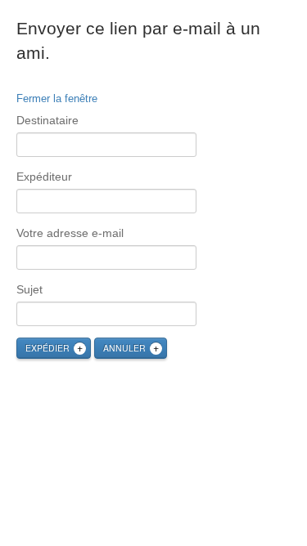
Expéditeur (44, 176)
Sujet (29, 289)
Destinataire (47, 120)
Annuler (124, 348)
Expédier (47, 348)
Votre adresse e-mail (70, 232)
